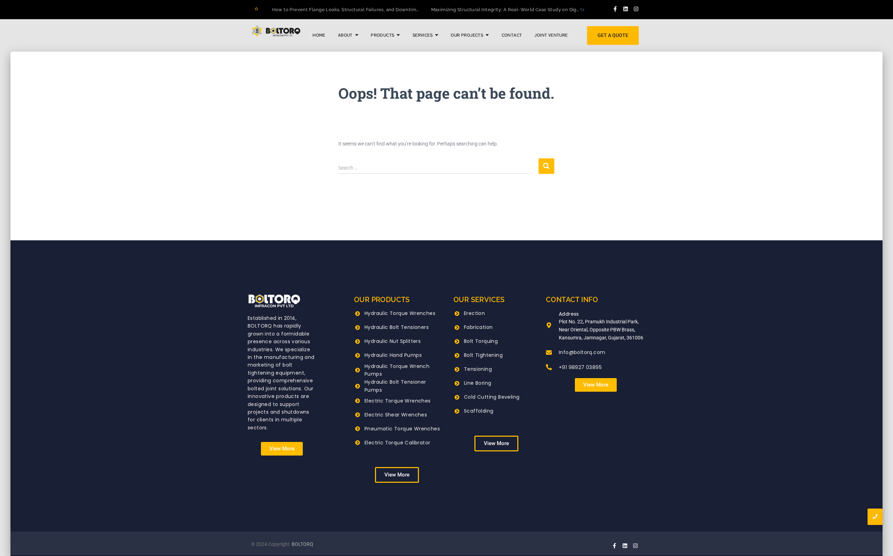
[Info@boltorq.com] (549, 353)
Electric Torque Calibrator (397, 442)
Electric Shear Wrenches (396, 414)
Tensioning (478, 369)
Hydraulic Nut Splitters (393, 341)
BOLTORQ (302, 544)
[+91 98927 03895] (549, 367)
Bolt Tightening (483, 355)
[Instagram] (636, 8)
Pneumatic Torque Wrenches (402, 428)
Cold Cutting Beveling (491, 396)
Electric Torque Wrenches (398, 400)
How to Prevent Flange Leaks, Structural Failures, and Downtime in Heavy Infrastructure (372, 9)
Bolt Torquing (481, 341)
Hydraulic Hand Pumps (393, 355)
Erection (474, 313)
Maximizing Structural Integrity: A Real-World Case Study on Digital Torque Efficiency (527, 9)
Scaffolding (478, 410)
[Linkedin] (626, 8)
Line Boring (477, 383)
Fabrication (478, 327)
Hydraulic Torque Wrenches (400, 313)
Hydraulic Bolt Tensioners (397, 327)
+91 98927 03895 (580, 367)
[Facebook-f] (615, 8)
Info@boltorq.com (582, 352)
